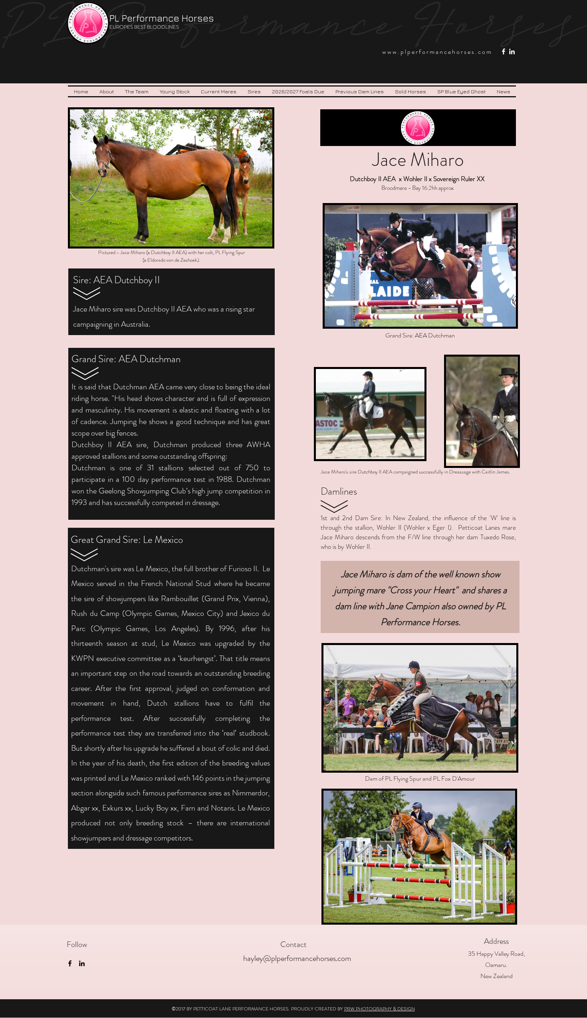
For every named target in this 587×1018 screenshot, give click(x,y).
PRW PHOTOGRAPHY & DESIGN (379, 1008)
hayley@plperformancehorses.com (297, 958)
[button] (136, 91)
